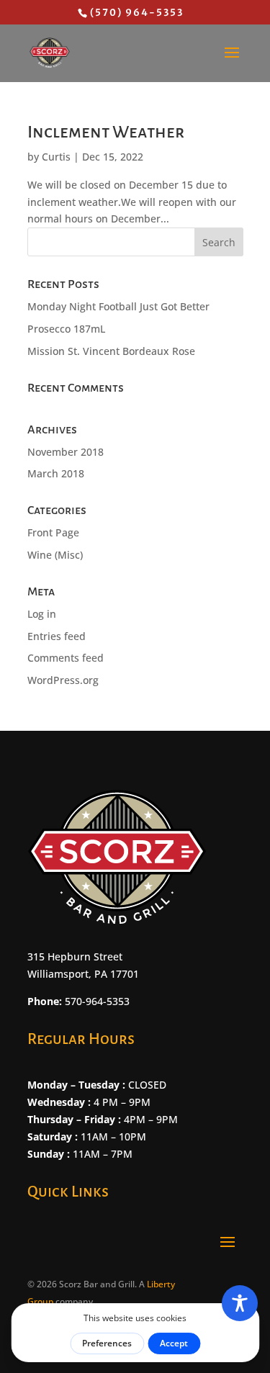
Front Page (53, 532)
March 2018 (55, 473)
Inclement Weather (105, 131)
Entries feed (56, 636)
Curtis (56, 156)
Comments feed (65, 658)
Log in (41, 614)
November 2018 (65, 452)
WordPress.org (63, 680)
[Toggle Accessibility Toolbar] (239, 1303)
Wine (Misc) (55, 555)
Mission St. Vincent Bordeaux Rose (111, 351)
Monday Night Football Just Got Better (118, 306)
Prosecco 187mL (66, 329)
